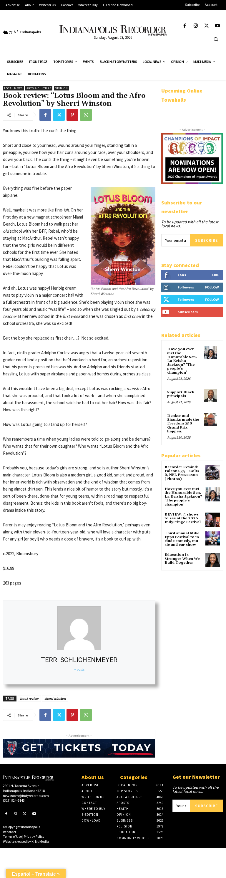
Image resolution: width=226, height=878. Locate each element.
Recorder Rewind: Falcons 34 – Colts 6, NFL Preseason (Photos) (181, 473)
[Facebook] (185, 26)
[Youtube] (218, 26)
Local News (13, 88)
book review (29, 698)
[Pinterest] (72, 115)
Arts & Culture (38, 88)
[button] (215, 39)
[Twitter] (207, 26)
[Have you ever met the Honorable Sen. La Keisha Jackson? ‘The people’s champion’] (210, 352)
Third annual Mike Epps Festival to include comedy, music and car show (182, 539)
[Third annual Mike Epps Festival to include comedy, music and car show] (212, 538)
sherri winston (55, 698)
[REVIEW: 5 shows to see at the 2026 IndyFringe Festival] (212, 520)
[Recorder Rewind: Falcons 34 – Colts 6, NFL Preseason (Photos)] (212, 472)
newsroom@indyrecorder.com (26, 795)
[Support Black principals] (210, 395)
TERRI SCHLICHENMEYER (79, 660)
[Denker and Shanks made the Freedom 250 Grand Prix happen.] (210, 419)
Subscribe (206, 240)
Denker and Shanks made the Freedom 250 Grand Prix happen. (183, 424)
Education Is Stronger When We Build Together (182, 559)
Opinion (61, 88)
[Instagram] (196, 26)
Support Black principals (180, 394)
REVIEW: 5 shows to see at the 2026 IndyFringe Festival (182, 518)
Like (215, 275)
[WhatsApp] (86, 115)
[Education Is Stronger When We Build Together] (212, 560)
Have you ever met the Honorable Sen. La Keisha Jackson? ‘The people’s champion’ (182, 361)
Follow (212, 287)
